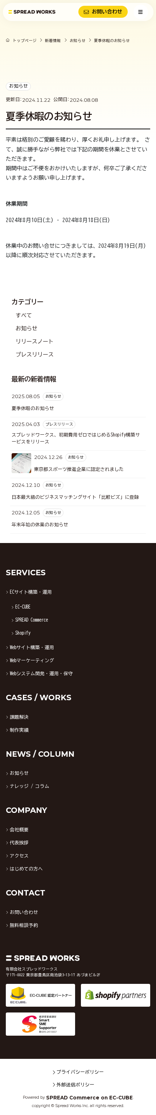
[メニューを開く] (141, 12)
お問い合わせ (107, 11)
